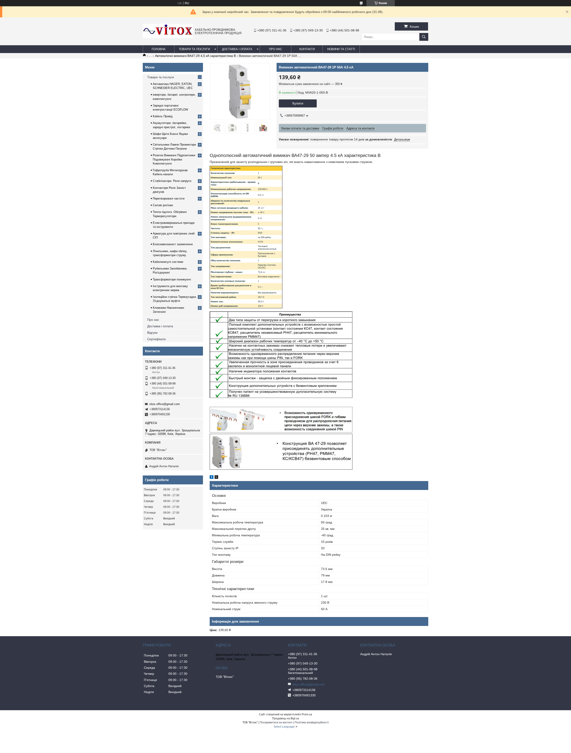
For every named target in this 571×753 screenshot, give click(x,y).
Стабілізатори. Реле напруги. (172, 181)
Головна (159, 49)
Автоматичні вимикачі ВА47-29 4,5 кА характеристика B (195, 56)
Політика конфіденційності (312, 722)
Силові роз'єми (163, 205)
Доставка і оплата (237, 49)
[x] (216, 477)
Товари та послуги (194, 49)
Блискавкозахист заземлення (173, 244)
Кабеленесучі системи (168, 261)
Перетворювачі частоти (168, 198)
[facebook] (211, 477)
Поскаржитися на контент (276, 722)
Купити (297, 103)
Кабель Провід (163, 116)
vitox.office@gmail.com (164, 404)
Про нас (153, 319)
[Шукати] (423, 37)
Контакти (307, 49)
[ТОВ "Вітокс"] (168, 37)
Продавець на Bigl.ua (285, 718)
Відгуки (152, 332)
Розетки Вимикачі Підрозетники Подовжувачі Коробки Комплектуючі (174, 159)
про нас (275, 49)
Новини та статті (341, 49)
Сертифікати (156, 339)
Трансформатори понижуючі (172, 279)
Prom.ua (307, 714)
